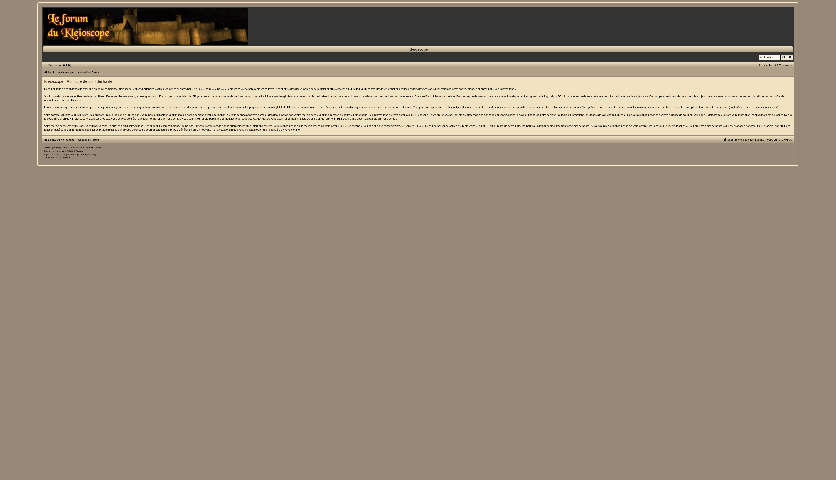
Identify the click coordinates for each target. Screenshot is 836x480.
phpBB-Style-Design (87, 154)
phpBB (62, 147)
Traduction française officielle (58, 151)
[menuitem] (66, 65)
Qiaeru (79, 151)
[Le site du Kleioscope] (418, 26)
